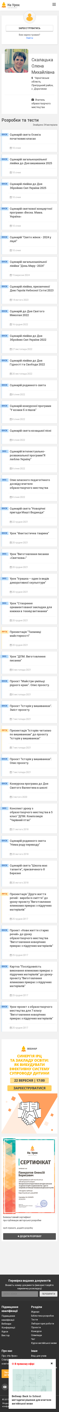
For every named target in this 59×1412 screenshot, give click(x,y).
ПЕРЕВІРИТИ (48, 1294)
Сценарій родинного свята (28, 385)
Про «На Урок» (9, 1355)
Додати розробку (30, 1236)
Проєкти (36, 1327)
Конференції (8, 1327)
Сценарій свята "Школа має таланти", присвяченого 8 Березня (28, 869)
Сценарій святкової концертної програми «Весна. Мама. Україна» (31, 212)
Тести (34, 1319)
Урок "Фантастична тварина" (29, 533)
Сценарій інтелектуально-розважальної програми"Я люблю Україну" (27, 455)
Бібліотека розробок (42, 1315)
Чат (33, 1339)
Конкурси (36, 1331)
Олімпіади (36, 1335)
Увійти (29, 38)
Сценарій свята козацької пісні (30, 430)
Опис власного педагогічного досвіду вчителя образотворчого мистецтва (30, 483)
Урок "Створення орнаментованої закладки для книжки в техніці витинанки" (31, 607)
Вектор (6, 1335)
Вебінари (6, 1323)
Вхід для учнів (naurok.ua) (38, 1357)
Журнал (35, 1311)
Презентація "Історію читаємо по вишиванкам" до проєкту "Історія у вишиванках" (30, 734)
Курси (5, 1331)
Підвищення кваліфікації (8, 1317)
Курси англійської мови (44, 1343)
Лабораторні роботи (42, 1323)
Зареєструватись (29, 28)
